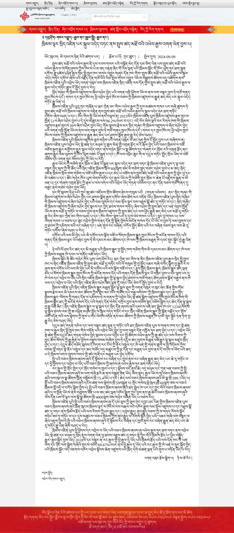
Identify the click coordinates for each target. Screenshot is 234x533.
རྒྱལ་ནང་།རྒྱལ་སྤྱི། (84, 37)
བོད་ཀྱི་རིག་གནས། (139, 3)
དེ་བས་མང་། (177, 29)
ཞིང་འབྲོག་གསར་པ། (68, 3)
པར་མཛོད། (60, 8)
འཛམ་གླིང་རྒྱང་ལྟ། (190, 3)
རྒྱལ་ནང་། (103, 37)
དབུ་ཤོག (50, 37)
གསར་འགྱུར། (32, 3)
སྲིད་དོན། (48, 3)
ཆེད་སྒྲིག (75, 8)
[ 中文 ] (74, 15)
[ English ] (65, 15)
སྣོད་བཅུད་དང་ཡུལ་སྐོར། (164, 3)
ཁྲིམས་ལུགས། (90, 3)
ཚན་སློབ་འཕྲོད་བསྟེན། (113, 3)
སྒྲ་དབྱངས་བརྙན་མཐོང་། (37, 8)
